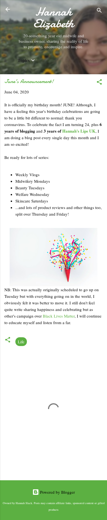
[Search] (99, 11)
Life (21, 341)
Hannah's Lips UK (78, 131)
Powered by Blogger (57, 492)
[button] (99, 83)
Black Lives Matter (59, 316)
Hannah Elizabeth (53, 18)
